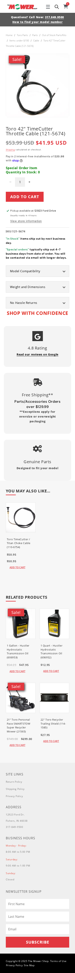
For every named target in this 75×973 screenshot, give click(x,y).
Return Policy (14, 781)
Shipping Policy (15, 789)
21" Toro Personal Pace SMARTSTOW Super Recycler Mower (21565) (18, 725)
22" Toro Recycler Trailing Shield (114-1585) (53, 723)
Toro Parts (22, 35)
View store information (26, 221)
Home (9, 35)
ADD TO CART (17, 567)
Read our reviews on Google (37, 354)
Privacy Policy (14, 796)
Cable (36, 40)
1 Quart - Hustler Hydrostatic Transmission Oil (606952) (52, 651)
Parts (35, 35)
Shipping (10, 149)
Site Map (29, 965)
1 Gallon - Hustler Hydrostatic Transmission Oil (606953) (18, 651)
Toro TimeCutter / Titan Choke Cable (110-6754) (18, 543)
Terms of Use (58, 961)
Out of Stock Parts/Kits (54, 35)
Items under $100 (19, 40)
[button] (48, 6)
